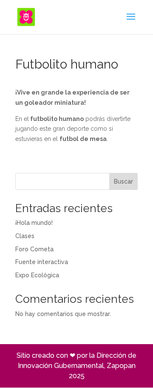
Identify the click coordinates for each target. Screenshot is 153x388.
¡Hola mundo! (34, 222)
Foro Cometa (34, 249)
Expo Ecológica (37, 275)
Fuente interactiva (41, 262)
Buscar (123, 181)
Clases (24, 236)
